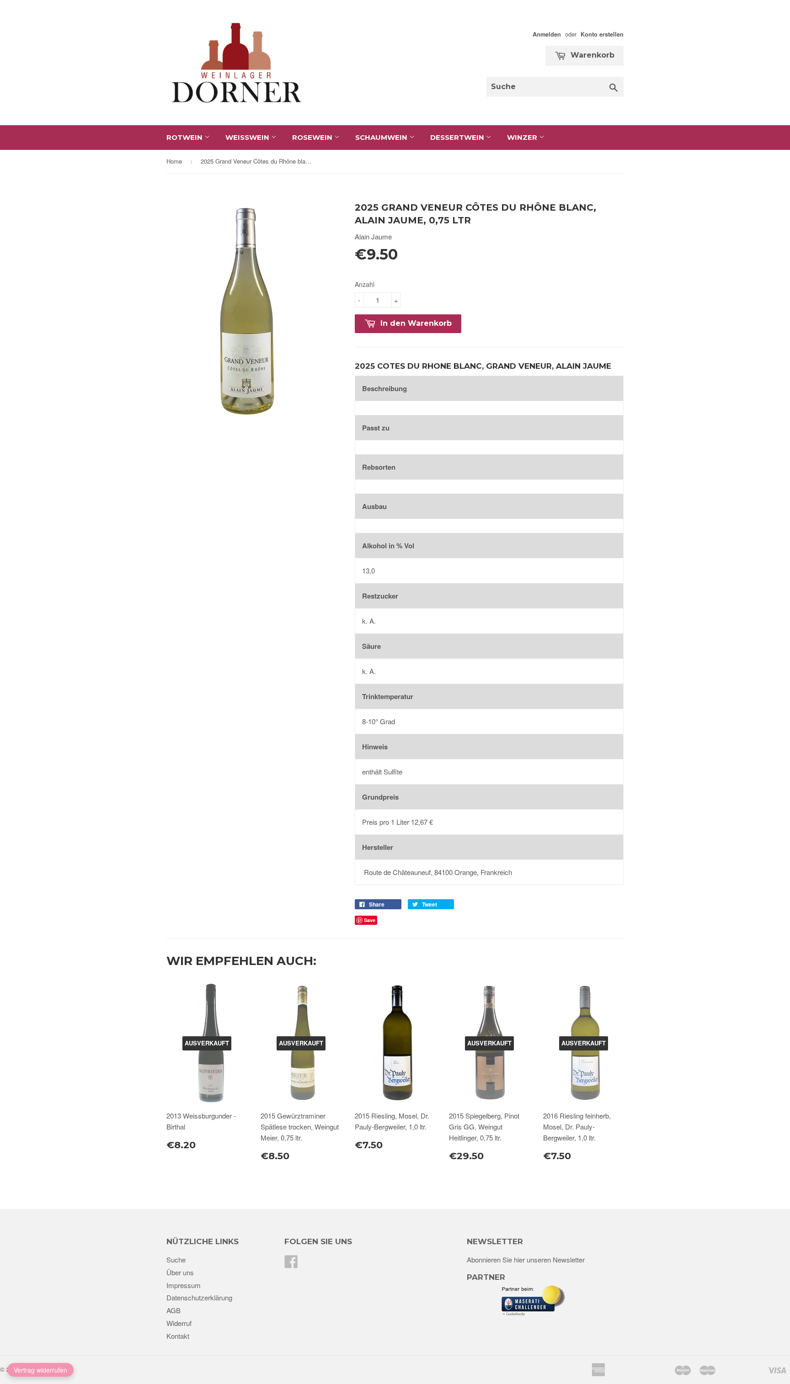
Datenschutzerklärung (199, 1297)
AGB (173, 1310)
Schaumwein (382, 137)
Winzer (523, 137)
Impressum (183, 1285)
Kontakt (177, 1336)
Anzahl (364, 284)
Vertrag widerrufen (40, 1369)
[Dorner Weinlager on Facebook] (291, 1264)
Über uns (180, 1272)
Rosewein (313, 137)
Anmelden (547, 34)
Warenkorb (591, 55)
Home (174, 161)
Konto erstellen (602, 34)
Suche (176, 1259)
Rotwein (185, 137)
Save (369, 920)
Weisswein (248, 137)
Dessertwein (458, 137)
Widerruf (179, 1323)
